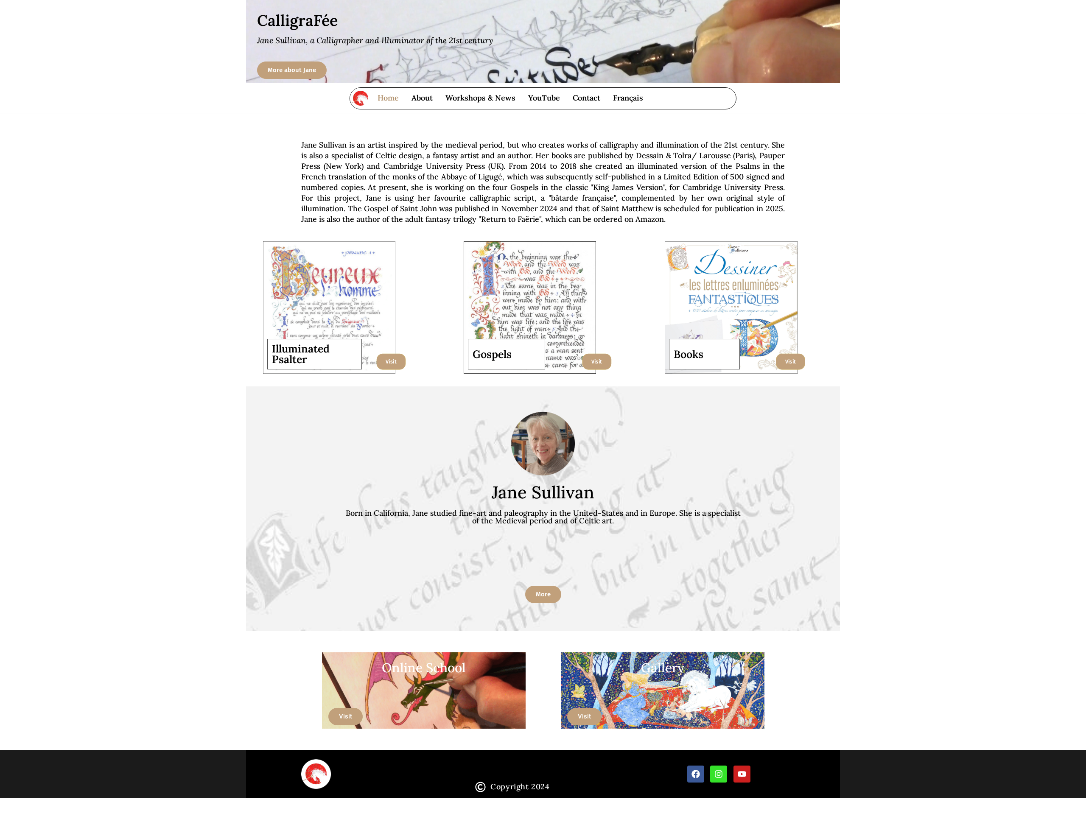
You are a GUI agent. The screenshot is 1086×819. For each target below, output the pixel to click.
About (422, 98)
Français (628, 98)
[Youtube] (741, 774)
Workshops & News (480, 98)
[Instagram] (718, 774)
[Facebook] (695, 774)
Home (388, 98)
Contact (586, 98)
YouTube (544, 98)
